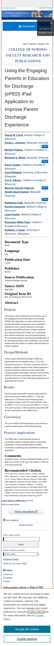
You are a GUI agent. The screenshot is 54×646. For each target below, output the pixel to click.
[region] (27, 617)
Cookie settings (36, 612)
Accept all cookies (27, 629)
